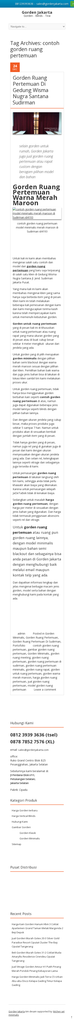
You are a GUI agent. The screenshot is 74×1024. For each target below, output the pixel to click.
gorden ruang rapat (38, 669)
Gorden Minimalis (38, 653)
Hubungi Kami (20, 821)
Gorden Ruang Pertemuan (42, 637)
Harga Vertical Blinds (23, 816)
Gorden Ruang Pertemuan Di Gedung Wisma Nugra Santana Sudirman (30, 90)
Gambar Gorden (21, 827)
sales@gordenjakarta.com (33, 750)
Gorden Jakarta (17, 1011)
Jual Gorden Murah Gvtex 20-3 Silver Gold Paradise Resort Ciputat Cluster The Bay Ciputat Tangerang (35, 942)
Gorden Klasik (28, 833)
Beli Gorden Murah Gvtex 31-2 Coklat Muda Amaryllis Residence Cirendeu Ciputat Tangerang (36, 956)
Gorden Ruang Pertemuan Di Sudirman (37, 641)
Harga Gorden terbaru (25, 810)
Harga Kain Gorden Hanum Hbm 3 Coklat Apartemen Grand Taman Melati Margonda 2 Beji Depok (37, 928)
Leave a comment (45, 689)
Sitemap (16, 844)
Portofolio (19, 645)
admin (21, 633)
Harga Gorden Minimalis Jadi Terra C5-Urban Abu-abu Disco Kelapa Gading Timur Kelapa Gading (37, 981)
